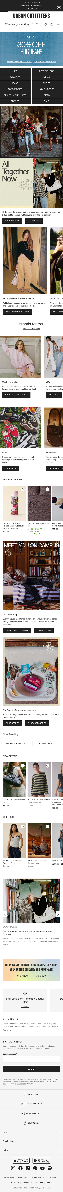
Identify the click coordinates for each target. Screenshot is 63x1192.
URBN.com (15, 1183)
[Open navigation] (58, 24)
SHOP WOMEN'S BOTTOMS (17, 312)
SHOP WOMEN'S (12, 221)
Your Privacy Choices (44, 1183)
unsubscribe (21, 1084)
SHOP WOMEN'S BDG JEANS (19, 62)
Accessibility (51, 1177)
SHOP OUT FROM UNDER (16, 395)
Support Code (27, 1183)
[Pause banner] (59, 7)
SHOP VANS (10, 468)
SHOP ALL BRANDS (31, 329)
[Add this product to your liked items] (22, 489)
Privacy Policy (9, 1177)
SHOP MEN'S (34, 221)
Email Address (9, 1054)
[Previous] (5, 914)
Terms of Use (22, 1177)
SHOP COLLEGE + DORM (17, 630)
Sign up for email (34, 1104)
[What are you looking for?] (37, 24)
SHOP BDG (54, 395)
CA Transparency (37, 1177)
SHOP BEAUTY (12, 723)
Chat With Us (34, 1123)
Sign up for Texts (34, 1113)
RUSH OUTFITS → (46, 743)
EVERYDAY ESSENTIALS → (18, 743)
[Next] (57, 914)
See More (7, 1030)
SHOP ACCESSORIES (37, 723)
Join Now (25, 1007)
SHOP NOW (31, 9)
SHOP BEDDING (44, 630)
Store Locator (33, 1094)
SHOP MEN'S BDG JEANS (45, 62)
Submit (31, 1069)
